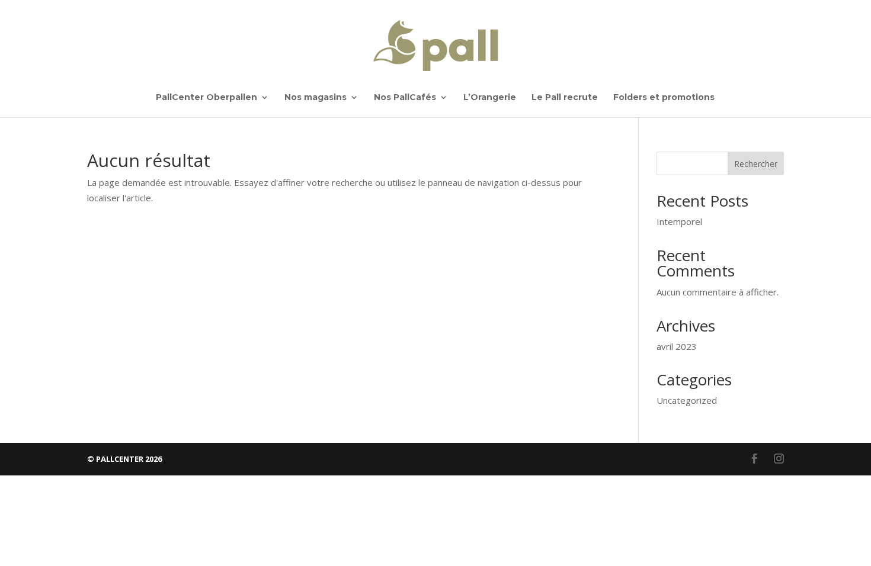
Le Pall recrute (564, 97)
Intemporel (679, 221)
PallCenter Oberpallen (206, 97)
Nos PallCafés (405, 97)
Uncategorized (687, 400)
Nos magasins (315, 97)
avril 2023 (677, 346)
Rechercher (755, 163)
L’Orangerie (489, 97)
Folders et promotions (664, 97)
